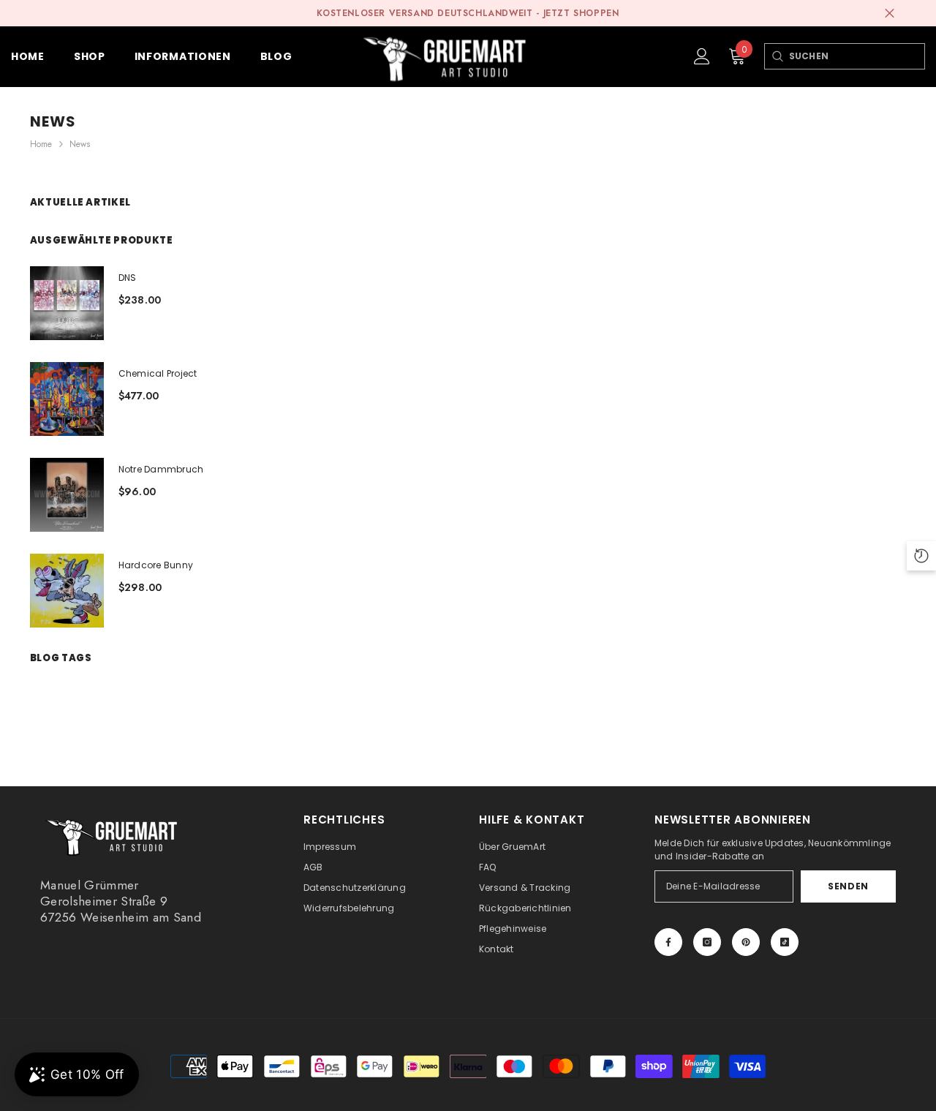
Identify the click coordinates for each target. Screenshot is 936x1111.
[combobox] (856, 56)
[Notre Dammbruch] (67, 495)
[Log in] (702, 56)
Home (41, 144)
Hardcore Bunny (155, 565)
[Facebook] (668, 942)
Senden (848, 886)
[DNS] (67, 303)
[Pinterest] (746, 942)
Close (889, 13)
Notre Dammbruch (161, 469)
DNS (127, 277)
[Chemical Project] (67, 399)
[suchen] (777, 56)
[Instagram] (707, 942)
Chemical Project (157, 373)
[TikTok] (785, 942)
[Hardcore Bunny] (67, 591)
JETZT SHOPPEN (581, 13)
